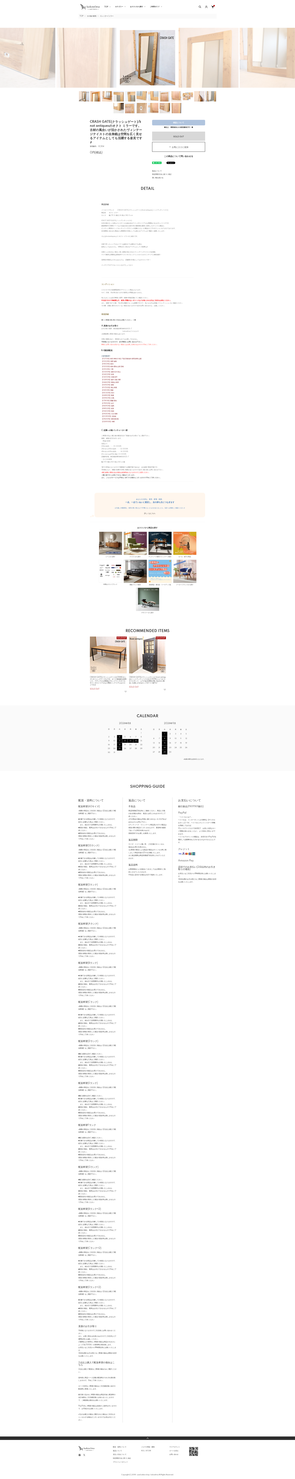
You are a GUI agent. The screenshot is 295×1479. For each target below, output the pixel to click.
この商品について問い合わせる (178, 156)
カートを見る (173, 1451)
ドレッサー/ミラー (107, 16)
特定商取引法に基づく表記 (161, 174)
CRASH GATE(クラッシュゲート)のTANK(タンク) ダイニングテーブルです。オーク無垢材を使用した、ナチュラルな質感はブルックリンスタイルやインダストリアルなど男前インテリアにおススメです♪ (108, 681)
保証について (178, 123)
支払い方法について (119, 1454)
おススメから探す (136, 7)
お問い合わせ (173, 1454)
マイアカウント (174, 1447)
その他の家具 (91, 16)
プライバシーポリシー (120, 1462)
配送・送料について (119, 1447)
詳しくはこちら (149, 513)
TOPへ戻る (147, 1438)
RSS (142, 1451)
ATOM (148, 1451)
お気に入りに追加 (180, 147)
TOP (106, 7)
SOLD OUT (178, 136)
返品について (157, 171)
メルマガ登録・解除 (148, 1447)
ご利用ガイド (155, 7)
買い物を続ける (157, 178)
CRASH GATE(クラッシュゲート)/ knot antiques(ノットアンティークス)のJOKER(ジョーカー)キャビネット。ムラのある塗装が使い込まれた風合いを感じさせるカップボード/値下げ (147, 680)
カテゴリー (119, 7)
